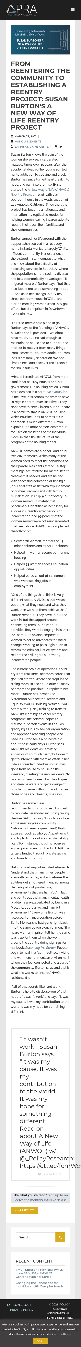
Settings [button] (65, 1334)
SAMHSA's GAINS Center (33, 146)
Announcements (28, 141)
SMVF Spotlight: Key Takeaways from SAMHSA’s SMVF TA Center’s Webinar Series (39, 1273)
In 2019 (35, 496)
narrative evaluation (52, 392)
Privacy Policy (21, 1310)
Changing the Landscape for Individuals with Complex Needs (40, 1284)
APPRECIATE (25, 1210)
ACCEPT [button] (41, 1340)
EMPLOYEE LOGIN (19, 1305)
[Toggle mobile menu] (73, 9)
